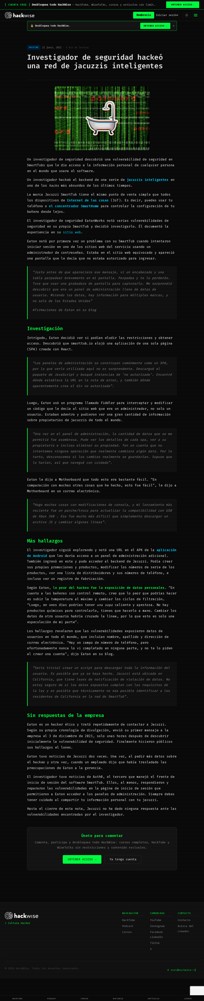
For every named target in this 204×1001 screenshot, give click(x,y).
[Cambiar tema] (186, 15)
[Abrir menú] (195, 15)
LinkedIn (156, 937)
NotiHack (118, 998)
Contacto (184, 920)
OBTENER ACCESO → (82, 859)
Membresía (143, 15)
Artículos (153, 998)
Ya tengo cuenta (123, 859)
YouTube (155, 920)
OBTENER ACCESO (182, 4)
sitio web (72, 232)
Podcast (51, 998)
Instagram (157, 926)
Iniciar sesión (167, 15)
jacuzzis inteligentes (148, 180)
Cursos (84, 998)
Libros (188, 998)
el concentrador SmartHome (74, 206)
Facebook (156, 932)
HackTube (17, 998)
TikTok (155, 943)
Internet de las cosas (88, 200)
